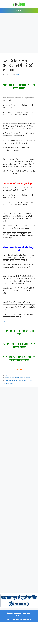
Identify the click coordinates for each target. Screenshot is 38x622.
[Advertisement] (19, 34)
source (4, 321)
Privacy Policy (27, 613)
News (7, 375)
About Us (10, 613)
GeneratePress (27, 619)
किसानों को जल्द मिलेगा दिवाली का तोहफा (17, 378)
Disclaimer (19, 616)
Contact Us (17, 613)
